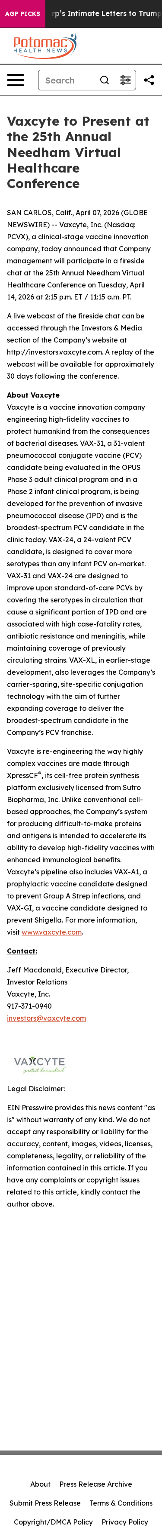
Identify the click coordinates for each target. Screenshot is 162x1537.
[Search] (104, 80)
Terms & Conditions (120, 1503)
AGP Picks (22, 14)
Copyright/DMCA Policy (53, 1522)
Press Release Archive (95, 1484)
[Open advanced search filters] (125, 80)
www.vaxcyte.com (52, 932)
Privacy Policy (125, 1522)
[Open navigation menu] (15, 80)
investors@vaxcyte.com (46, 1018)
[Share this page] (149, 80)
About (40, 1484)
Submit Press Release (45, 1503)
